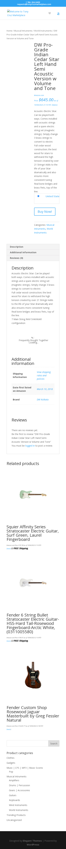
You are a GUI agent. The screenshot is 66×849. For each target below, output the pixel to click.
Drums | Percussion (19, 785)
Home (9, 30)
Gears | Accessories (19, 790)
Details (54, 105)
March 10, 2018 (45, 389)
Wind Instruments (18, 805)
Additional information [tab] (23, 252)
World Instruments (43, 30)
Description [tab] (16, 246)
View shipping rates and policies (44, 375)
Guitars (12, 795)
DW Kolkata (43, 399)
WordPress (33, 844)
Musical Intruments (23, 30)
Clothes (10, 757)
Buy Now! (45, 211)
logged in (30, 445)
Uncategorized (14, 820)
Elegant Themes (32, 840)
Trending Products (16, 815)
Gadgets (11, 762)
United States (53, 196)
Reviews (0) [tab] (16, 257)
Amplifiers (14, 780)
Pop (11, 771)
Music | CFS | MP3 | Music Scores (25, 767)
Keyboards (14, 800)
